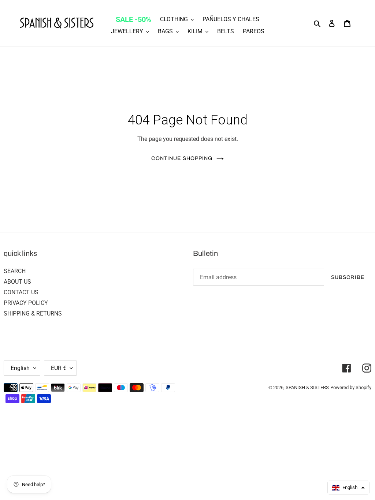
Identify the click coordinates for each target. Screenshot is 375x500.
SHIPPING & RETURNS (33, 313)
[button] (348, 487)
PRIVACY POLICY (26, 302)
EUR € (58, 368)
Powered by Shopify (350, 387)
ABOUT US (17, 281)
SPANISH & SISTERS (307, 387)
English (20, 368)
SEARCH (15, 271)
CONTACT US (21, 292)
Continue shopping (181, 158)
